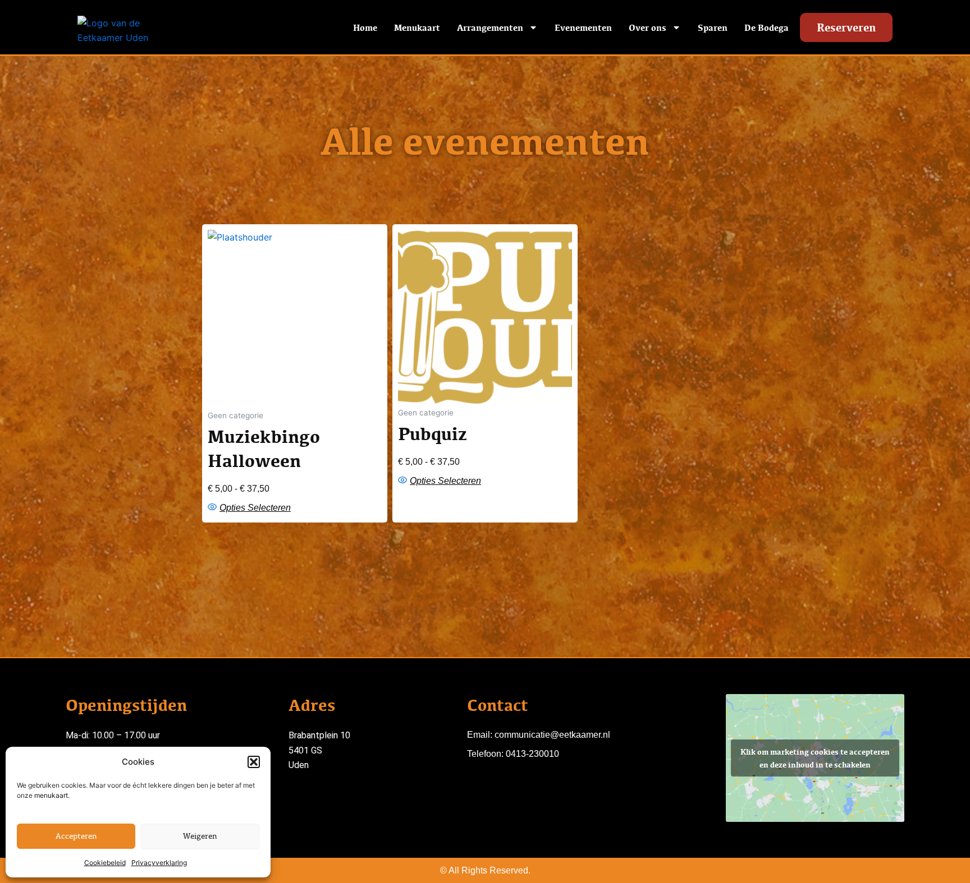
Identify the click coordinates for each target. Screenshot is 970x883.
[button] (253, 762)
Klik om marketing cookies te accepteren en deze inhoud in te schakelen (815, 758)
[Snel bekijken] (213, 507)
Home (365, 27)
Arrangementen (490, 27)
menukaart (51, 795)
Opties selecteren (255, 507)
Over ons (647, 27)
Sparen (713, 27)
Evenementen (583, 27)
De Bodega (766, 27)
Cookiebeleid (105, 862)
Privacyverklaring (159, 862)
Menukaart (417, 27)
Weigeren (200, 835)
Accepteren (76, 835)
